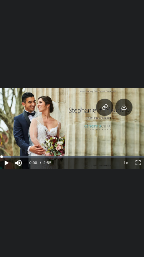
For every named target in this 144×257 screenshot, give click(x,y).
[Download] (123, 107)
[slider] (72, 157)
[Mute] (18, 163)
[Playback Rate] (125, 163)
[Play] (6, 163)
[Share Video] (104, 107)
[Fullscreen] (138, 163)
